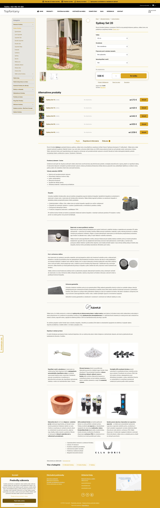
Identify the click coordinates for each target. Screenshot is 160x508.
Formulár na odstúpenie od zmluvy (56, 482)
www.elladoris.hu (85, 485)
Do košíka (133, 76)
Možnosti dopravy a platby (88, 478)
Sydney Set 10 (50, 100)
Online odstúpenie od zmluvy (54, 484)
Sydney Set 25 (50, 116)
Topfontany (11, 11)
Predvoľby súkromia (76, 503)
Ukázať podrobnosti (19, 504)
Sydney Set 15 (50, 108)
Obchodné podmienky (52, 478)
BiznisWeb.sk (85, 505)
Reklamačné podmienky (53, 480)
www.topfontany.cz (86, 483)
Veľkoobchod (84, 480)
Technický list (66, 461)
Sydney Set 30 (50, 124)
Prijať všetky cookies (19, 501)
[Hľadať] (141, 11)
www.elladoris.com (86, 488)
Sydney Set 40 (50, 132)
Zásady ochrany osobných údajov (90, 503)
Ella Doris (103, 87)
